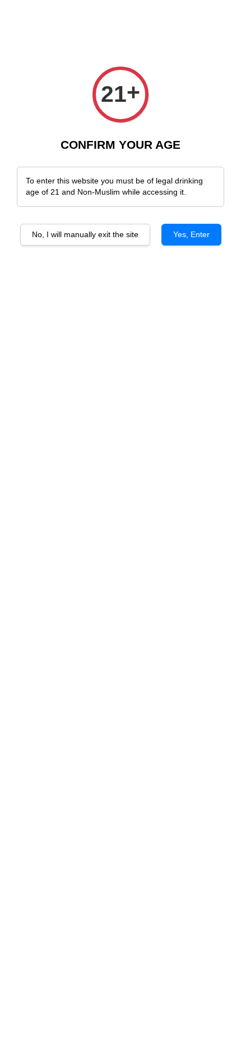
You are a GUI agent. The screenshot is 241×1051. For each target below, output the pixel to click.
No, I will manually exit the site (85, 234)
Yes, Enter (191, 234)
